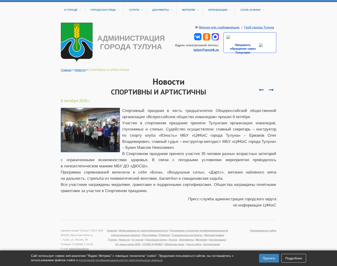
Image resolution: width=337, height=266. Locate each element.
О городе (70, 9)
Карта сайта (194, 244)
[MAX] (215, 36)
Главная (66, 70)
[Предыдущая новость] (271, 90)
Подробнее (293, 258)
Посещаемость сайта (263, 230)
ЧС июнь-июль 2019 (127, 244)
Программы (149, 235)
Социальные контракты (187, 235)
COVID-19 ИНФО (250, 9)
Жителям (188, 9)
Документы (160, 9)
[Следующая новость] (261, 90)
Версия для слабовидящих (219, 27)
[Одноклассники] (206, 36)
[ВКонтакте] (198, 36)
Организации (217, 9)
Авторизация (211, 244)
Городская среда (103, 9)
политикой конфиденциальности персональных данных (121, 260)
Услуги (134, 9)
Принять (269, 258)
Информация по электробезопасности (143, 230)
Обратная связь (175, 244)
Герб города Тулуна (259, 27)
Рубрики (164, 235)
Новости (80, 70)
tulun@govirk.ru (206, 50)
